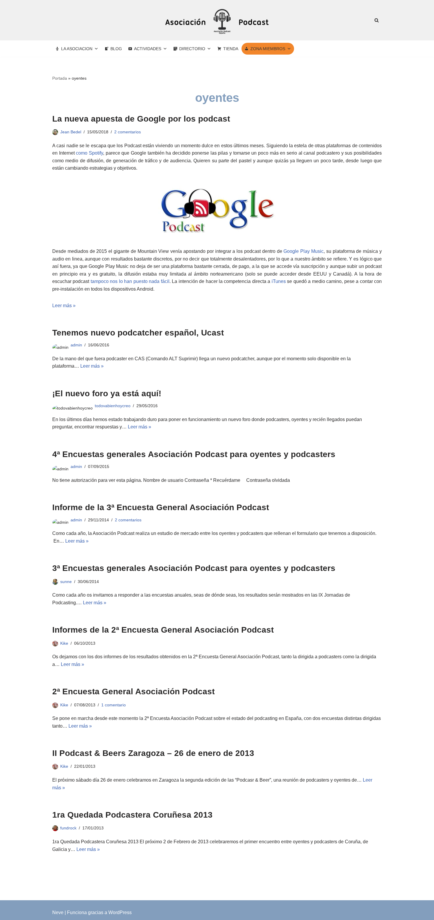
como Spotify (89, 152)
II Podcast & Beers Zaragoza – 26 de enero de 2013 (153, 753)
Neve (57, 912)
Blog (116, 48)
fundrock (68, 828)
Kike (64, 643)
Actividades (147, 48)
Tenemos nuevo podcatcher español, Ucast (138, 332)
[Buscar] (376, 20)
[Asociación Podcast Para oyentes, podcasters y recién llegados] (217, 20)
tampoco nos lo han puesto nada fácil (130, 281)
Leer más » (64, 305)
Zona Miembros (267, 48)
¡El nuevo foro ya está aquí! (106, 393)
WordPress (120, 912)
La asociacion (76, 48)
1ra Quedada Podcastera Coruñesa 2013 (132, 814)
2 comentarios (127, 132)
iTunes (279, 281)
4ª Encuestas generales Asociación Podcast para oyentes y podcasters (193, 454)
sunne (66, 581)
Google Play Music (303, 251)
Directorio (192, 48)
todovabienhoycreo (112, 405)
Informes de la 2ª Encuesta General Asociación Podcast (163, 629)
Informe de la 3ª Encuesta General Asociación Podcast (160, 507)
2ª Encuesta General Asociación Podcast (133, 691)
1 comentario (113, 705)
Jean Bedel (70, 132)
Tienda (230, 48)
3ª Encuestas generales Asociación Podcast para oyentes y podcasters (193, 568)
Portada (59, 78)
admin (76, 345)
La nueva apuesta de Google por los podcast (141, 118)
